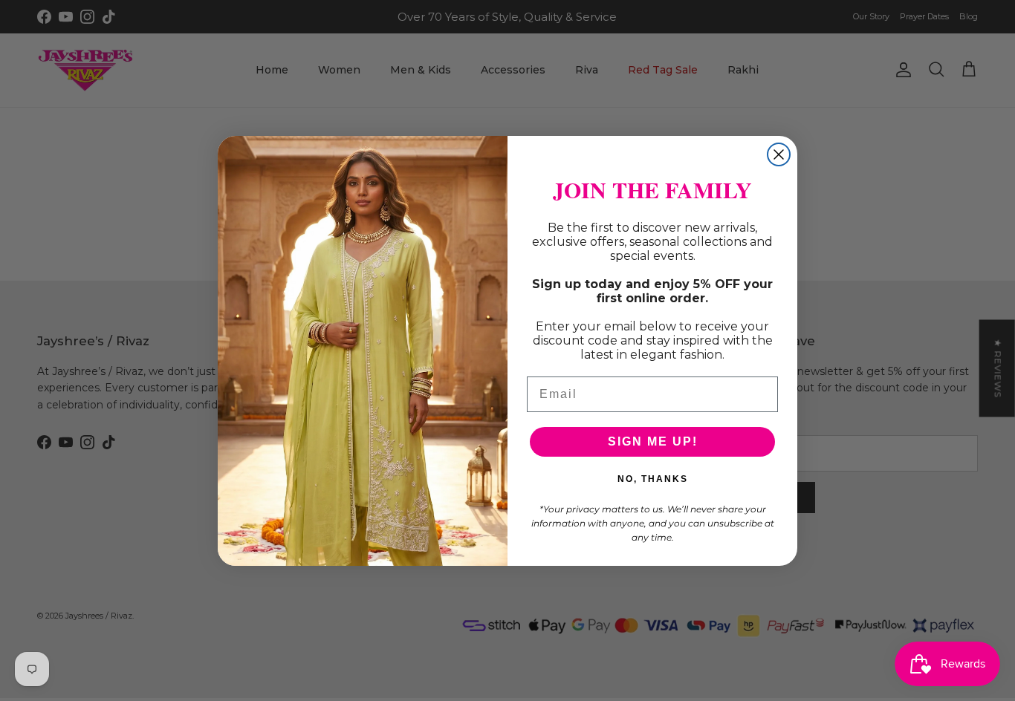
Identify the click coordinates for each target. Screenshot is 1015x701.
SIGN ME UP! (653, 441)
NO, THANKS (652, 479)
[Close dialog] (779, 154)
